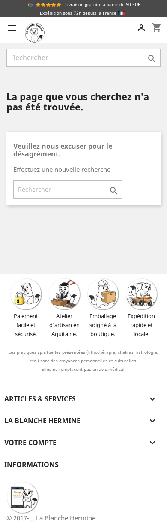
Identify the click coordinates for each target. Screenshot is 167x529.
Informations (31, 464)
